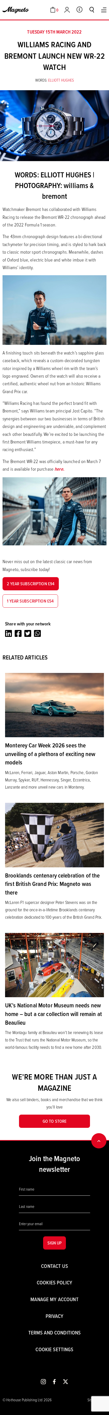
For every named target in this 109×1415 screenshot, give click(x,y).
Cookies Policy (54, 1282)
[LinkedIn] (8, 633)
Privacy (55, 1316)
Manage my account (54, 1299)
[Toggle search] (91, 9)
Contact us (54, 1266)
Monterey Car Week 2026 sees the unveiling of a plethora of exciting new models (50, 753)
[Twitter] (27, 633)
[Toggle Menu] (103, 10)
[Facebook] (18, 633)
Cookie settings (54, 1349)
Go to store (55, 1121)
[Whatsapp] (37, 633)
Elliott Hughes (61, 80)
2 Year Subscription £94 (31, 583)
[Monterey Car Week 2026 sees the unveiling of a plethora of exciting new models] (54, 704)
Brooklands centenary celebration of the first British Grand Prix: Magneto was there (52, 884)
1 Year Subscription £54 (30, 601)
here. (59, 469)
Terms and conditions (54, 1332)
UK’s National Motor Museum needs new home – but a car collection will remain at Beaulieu (53, 1013)
